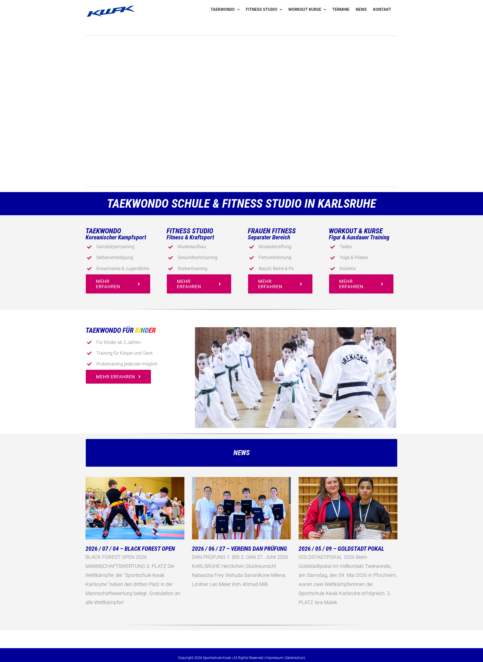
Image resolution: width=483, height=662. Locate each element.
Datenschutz (295, 658)
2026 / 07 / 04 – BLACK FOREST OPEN (130, 548)
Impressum (274, 658)
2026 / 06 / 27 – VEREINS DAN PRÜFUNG (239, 548)
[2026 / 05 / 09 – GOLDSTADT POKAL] (348, 508)
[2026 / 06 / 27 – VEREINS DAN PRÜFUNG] (241, 508)
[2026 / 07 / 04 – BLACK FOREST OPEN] (135, 508)
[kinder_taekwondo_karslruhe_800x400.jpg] (295, 330)
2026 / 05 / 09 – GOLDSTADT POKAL (341, 548)
